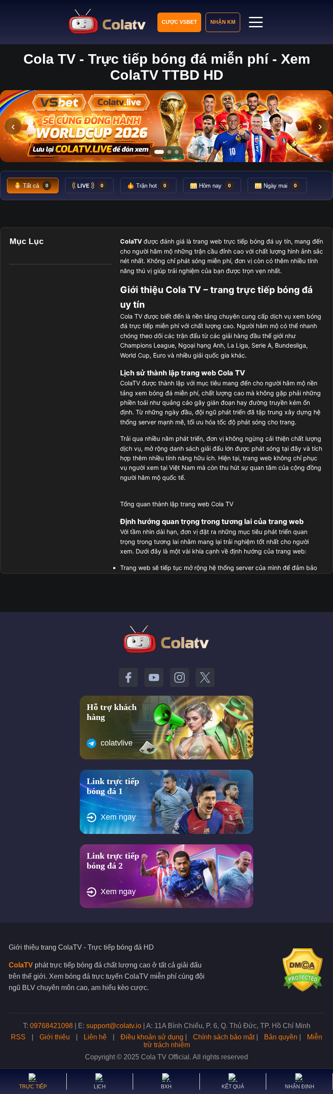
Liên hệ (95, 1037)
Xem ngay (118, 817)
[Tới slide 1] (159, 152)
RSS (18, 1037)
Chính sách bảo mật (224, 1037)
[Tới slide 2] (169, 152)
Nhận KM (222, 22)
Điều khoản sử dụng (152, 1037)
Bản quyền (280, 1037)
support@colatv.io (113, 1025)
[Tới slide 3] (177, 152)
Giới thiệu (54, 1037)
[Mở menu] (256, 22)
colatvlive (117, 743)
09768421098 (51, 1025)
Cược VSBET (179, 22)
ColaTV (21, 965)
